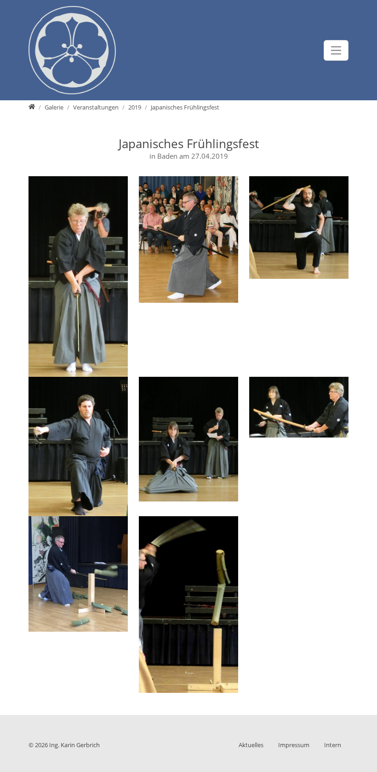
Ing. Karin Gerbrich (74, 745)
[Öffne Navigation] (336, 50)
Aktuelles (251, 745)
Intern (332, 745)
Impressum (293, 745)
